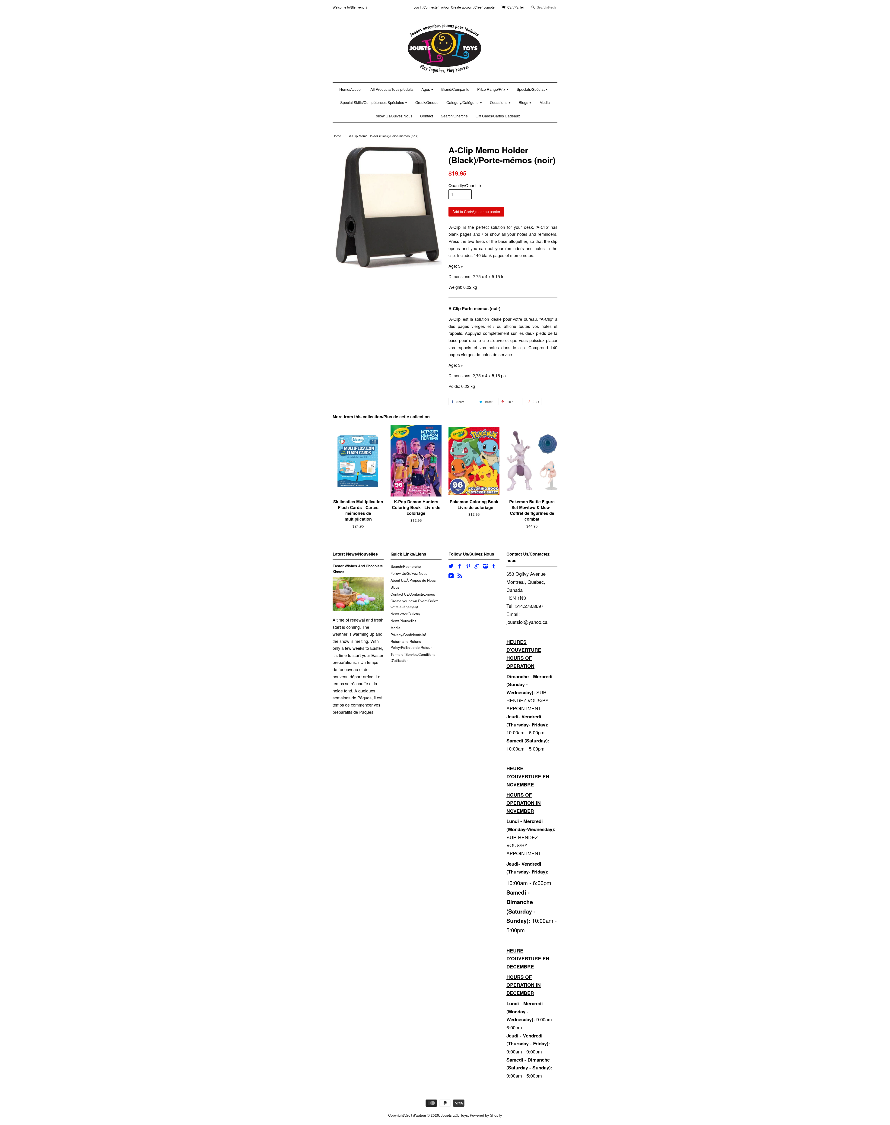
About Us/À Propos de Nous (413, 580)
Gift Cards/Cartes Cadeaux (498, 116)
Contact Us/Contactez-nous (413, 594)
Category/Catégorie (463, 102)
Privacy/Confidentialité (408, 634)
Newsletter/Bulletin (405, 613)
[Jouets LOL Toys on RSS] (459, 576)
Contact (426, 116)
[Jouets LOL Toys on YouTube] (451, 576)
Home (337, 136)
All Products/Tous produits (391, 89)
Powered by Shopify (486, 1115)
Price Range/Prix (491, 89)
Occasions (499, 102)
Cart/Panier (515, 7)
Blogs (524, 102)
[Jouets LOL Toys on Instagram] (485, 566)
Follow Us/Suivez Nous (393, 116)
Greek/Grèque (427, 102)
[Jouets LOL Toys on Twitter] (451, 566)
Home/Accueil (350, 89)
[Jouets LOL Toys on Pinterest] (468, 566)
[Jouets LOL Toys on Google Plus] (476, 566)
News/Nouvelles (403, 620)
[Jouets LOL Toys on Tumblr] (493, 566)
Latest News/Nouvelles (355, 554)
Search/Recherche (406, 566)
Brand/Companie (455, 89)
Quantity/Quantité (464, 185)
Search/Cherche (454, 116)
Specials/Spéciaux (532, 89)
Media (545, 102)
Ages (426, 89)
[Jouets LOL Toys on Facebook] (459, 566)
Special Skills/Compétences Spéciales (372, 102)
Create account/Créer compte (473, 7)
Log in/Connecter (426, 7)
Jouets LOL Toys (454, 1115)
